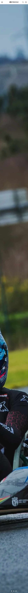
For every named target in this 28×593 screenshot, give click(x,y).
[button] (11, 591)
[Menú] (2, 2)
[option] (14, 298)
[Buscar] (23, 2)
